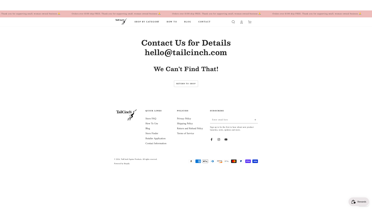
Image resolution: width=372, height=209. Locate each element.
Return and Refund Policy (190, 128)
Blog (147, 128)
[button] (233, 21)
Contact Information (155, 143)
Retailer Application (155, 138)
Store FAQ (150, 118)
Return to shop (186, 83)
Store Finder (151, 133)
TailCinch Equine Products (131, 159)
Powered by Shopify (122, 163)
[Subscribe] (256, 119)
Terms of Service (185, 133)
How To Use (151, 123)
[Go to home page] (121, 21)
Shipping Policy (185, 123)
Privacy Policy (184, 118)
